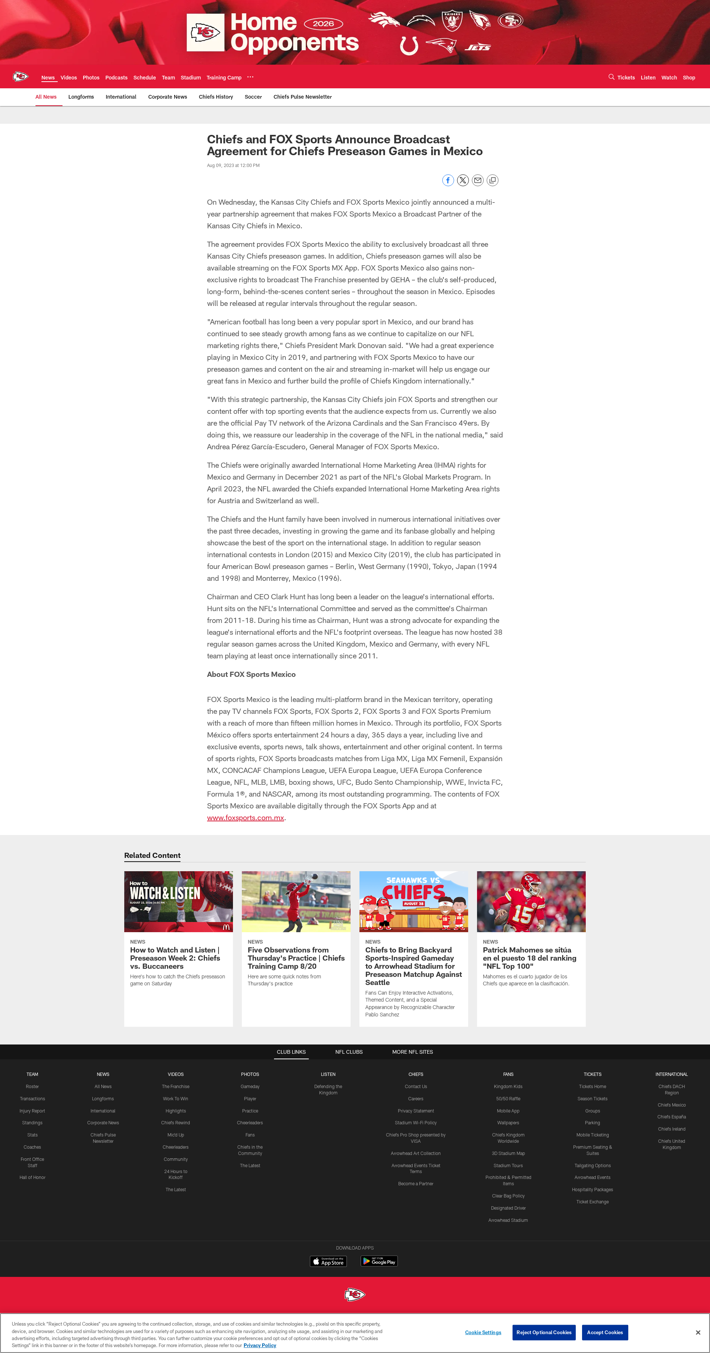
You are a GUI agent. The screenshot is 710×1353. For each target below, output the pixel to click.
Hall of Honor (32, 1177)
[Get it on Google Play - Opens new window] (379, 1265)
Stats (32, 1134)
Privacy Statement (416, 1110)
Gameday (250, 1086)
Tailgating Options (593, 1165)
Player (250, 1098)
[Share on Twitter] (463, 184)
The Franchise (175, 1086)
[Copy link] (492, 180)
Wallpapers (508, 1122)
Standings (32, 1122)
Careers (415, 1098)
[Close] (698, 1332)
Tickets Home (592, 1086)
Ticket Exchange (593, 1201)
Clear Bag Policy (508, 1195)
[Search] (612, 77)
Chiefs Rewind (175, 1122)
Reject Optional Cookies (544, 1332)
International (103, 1110)
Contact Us (416, 1086)
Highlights (176, 1110)
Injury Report (32, 1110)
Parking (592, 1122)
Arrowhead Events (593, 1177)
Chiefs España (671, 1116)
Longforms (103, 1098)
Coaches (32, 1146)
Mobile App (508, 1110)
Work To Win (175, 1098)
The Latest (176, 1189)
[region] (355, 1333)
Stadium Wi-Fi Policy (416, 1122)
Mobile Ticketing (593, 1134)
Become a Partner (415, 1183)
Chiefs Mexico (672, 1104)
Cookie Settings (483, 1332)
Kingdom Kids (508, 1086)
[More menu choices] (250, 77)
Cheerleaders (176, 1146)
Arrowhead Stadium (508, 1220)
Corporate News (103, 1122)
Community (176, 1159)
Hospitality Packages (592, 1189)
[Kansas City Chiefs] (355, 1295)
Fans (250, 1134)
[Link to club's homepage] (21, 76)
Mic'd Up (176, 1134)
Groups (592, 1110)
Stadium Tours (508, 1165)
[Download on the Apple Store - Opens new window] (328, 1262)
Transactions (32, 1098)
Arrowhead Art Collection (416, 1153)
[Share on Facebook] (448, 184)
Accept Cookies (605, 1332)
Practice (250, 1110)
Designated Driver (508, 1207)
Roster (32, 1086)
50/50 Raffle (508, 1098)
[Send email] (478, 184)
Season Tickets (593, 1098)
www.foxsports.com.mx (245, 817)
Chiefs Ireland (672, 1128)
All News (103, 1086)
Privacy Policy (260, 1345)
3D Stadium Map (508, 1153)
